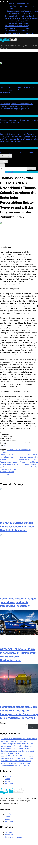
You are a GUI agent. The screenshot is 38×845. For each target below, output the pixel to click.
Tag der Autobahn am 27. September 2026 (16, 153)
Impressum (9, 835)
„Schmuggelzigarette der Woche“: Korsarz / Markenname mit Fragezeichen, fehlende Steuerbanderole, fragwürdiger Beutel (21, 13)
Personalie (4, 452)
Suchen (3, 723)
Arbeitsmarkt (12, 450)
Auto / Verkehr (4, 148)
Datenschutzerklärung (13, 837)
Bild (18, 450)
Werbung (8, 832)
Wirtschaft (3, 83)
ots (5, 445)
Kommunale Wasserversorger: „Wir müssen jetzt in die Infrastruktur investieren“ (18, 602)
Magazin (8, 781)
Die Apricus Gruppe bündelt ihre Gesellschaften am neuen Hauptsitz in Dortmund (19, 6)
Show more (6, 156)
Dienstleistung (25, 450)
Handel (2, 99)
